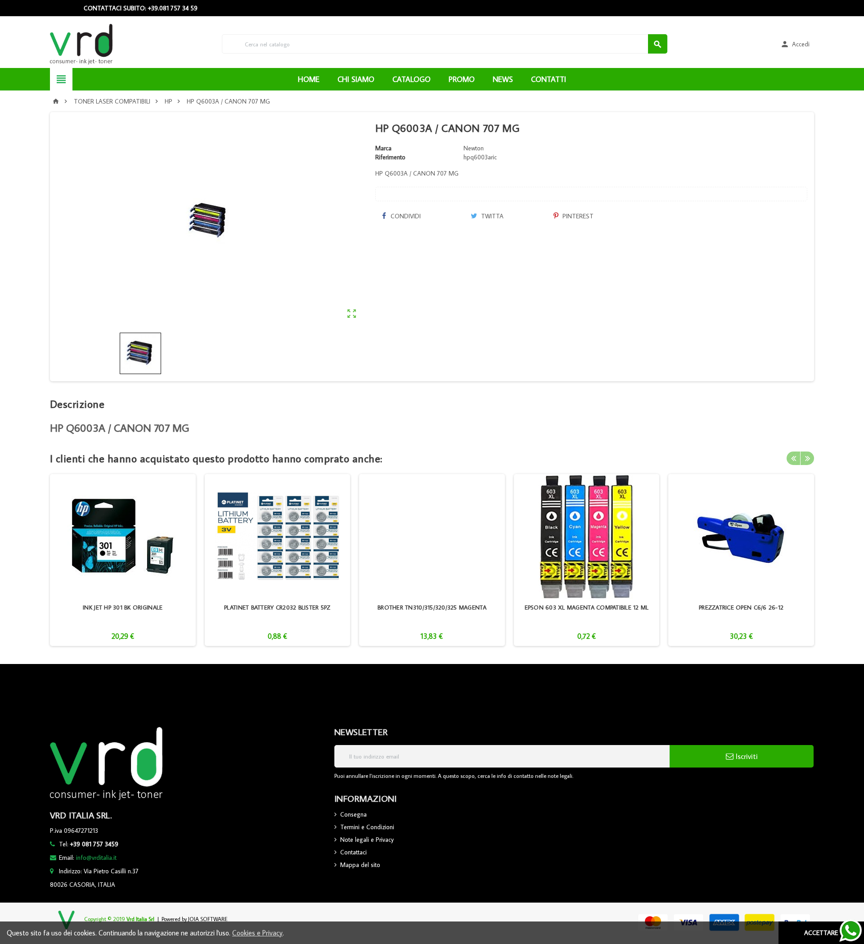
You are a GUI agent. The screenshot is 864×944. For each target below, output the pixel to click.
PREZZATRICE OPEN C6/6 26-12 (741, 607)
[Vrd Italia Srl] (81, 43)
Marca (383, 148)
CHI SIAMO (356, 79)
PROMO (462, 79)
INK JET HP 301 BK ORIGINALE (122, 607)
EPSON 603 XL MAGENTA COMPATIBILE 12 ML (587, 607)
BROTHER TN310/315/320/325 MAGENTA (432, 607)
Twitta (491, 216)
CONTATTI (548, 79)
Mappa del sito (360, 865)
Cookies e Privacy (257, 932)
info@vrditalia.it (96, 858)
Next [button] (807, 458)
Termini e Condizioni (367, 827)
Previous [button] (793, 458)
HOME (309, 79)
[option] (122, 560)
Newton (474, 148)
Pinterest (577, 216)
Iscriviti (746, 756)
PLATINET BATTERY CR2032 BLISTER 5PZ (277, 607)
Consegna (353, 814)
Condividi (405, 216)
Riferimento (390, 157)
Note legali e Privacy (367, 840)
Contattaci (353, 852)
